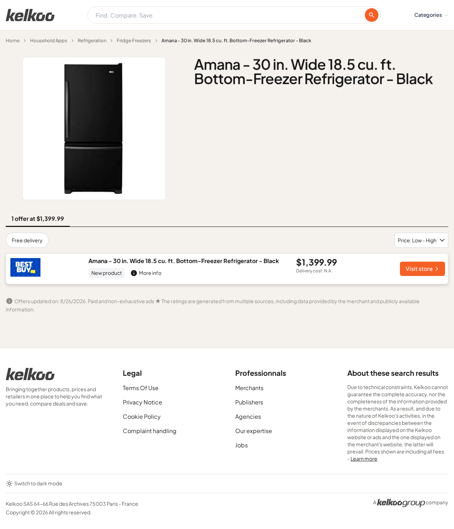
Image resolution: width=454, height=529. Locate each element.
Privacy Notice (142, 402)
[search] (371, 15)
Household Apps (48, 40)
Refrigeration (92, 40)
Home (13, 40)
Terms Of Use (141, 388)
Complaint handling (150, 431)
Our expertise (253, 431)
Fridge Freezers (134, 40)
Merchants (249, 388)
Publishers (249, 402)
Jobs (241, 445)
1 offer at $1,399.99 (37, 218)
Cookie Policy (142, 416)
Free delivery (27, 240)
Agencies (248, 416)
